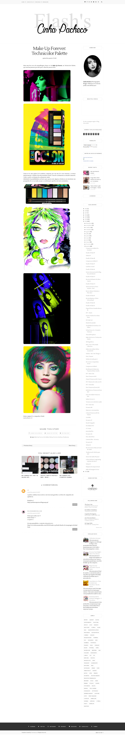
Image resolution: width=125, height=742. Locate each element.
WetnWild (93, 642)
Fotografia (87, 685)
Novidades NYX (90, 425)
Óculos (91, 683)
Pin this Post (66, 433)
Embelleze (93, 698)
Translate (94, 147)
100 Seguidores (90, 342)
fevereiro (88, 244)
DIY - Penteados (90, 384)
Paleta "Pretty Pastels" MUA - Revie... (49, 476)
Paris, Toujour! (89, 356)
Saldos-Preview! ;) (90, 399)
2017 (86, 213)
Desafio (92, 635)
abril (87, 240)
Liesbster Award (90, 266)
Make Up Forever (38, 437)
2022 (86, 208)
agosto (88, 231)
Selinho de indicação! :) (92, 359)
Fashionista (94, 652)
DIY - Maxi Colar (90, 373)
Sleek (98, 627)
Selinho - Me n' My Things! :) (93, 353)
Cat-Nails (88, 417)
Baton (85, 673)
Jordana (92, 701)
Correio (86, 635)
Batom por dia (95, 632)
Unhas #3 (88, 255)
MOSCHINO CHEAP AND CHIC (92, 515)
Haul (91, 645)
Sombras (60, 437)
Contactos (30, 2)
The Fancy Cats (88, 504)
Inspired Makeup (88, 693)
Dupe (98, 668)
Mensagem (45, 2)
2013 (86, 221)
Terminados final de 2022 (91, 511)
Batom (97, 619)
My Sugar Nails (88, 523)
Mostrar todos (99, 527)
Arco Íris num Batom (90, 518)
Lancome (96, 693)
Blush (85, 647)
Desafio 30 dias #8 (90, 258)
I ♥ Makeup (86, 663)
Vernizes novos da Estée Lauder (94, 402)
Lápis (90, 673)
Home (23, 2)
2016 (86, 215)
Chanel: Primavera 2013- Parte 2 (94, 379)
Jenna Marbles (89, 431)
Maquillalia (87, 660)
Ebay (92, 665)
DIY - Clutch (89, 313)
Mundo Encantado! (91, 323)
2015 (86, 217)
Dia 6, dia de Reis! (90, 436)
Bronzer (86, 680)
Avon (90, 625)
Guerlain (91, 703)
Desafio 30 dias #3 (90, 295)
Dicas (91, 680)
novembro (89, 225)
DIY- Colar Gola (90, 404)
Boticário (86, 665)
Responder (75, 504)
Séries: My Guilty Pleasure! (92, 456)
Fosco (85, 703)
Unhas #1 (88, 464)
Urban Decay (87, 670)
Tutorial (91, 647)
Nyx (85, 640)
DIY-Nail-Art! (89, 320)
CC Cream (88, 428)
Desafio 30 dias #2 (90, 303)
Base (94, 660)
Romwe (86, 688)
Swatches (95, 622)
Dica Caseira (93, 688)
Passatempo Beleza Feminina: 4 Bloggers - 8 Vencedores (95, 598)
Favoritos (86, 675)
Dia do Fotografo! (90, 423)
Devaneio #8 (89, 407)
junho (87, 236)
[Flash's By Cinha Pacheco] (83, 159)
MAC (100, 650)
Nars (96, 680)
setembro (88, 229)
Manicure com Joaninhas (92, 410)
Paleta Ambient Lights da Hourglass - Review (95, 186)
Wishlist (97, 645)
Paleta (93, 685)
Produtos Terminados (90, 678)
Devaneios (90, 640)
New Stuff (86, 627)
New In (85, 625)
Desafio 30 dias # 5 (90, 276)
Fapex (97, 647)
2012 (86, 471)
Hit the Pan (95, 691)
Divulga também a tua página (88, 160)
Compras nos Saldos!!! (91, 366)
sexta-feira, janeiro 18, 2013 (33, 492)
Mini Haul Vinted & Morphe (94, 172)
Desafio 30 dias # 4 (90, 284)
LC (28, 490)
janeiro (88, 246)
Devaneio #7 (89, 420)
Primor (95, 673)
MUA (85, 630)
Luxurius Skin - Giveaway (92, 439)
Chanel (97, 683)
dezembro (88, 223)
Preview (55, 437)
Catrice (93, 627)
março (87, 242)
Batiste (94, 670)
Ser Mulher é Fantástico (91, 510)
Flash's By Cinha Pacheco (87, 157)
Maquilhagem (87, 637)
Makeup (92, 619)
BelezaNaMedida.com (34, 511)
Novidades (46, 437)
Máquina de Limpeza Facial (93, 466)
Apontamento (87, 622)
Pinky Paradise (92, 696)
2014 (86, 219)
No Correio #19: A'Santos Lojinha (66, 476)
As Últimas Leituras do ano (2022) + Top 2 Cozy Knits (91, 506)
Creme (93, 668)
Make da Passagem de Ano (92, 469)
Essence (96, 625)
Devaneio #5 (89, 442)
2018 (86, 211)
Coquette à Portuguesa (90, 514)
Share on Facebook (36, 433)
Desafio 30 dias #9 (90, 253)
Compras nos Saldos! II (91, 261)
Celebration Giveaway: (95, 538)
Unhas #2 (88, 445)
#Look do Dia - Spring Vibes (92, 524)
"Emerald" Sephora (91, 334)
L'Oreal (98, 701)
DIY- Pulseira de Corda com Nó (93, 382)
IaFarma (86, 701)
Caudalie (86, 698)
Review (86, 619)
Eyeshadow (87, 691)
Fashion (86, 645)
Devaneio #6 (89, 434)
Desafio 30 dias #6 (90, 269)
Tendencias (66, 437)
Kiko (96, 640)
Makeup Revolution (93, 630)
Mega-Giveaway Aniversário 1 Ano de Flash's (94, 567)
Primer (86, 683)
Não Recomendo (95, 675)
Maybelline (87, 650)
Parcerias (38, 2)
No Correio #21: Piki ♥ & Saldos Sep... (30, 476)
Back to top (99, 732)
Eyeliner (86, 652)
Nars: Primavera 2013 (91, 376)
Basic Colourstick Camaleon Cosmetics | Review (92, 519)
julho (87, 233)
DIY (94, 655)
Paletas (51, 437)
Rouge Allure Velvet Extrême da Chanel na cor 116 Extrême (95, 179)
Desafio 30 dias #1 (90, 305)
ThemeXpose (34, 732)
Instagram (87, 632)
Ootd (85, 696)
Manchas (86, 706)
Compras (95, 637)
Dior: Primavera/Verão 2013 (93, 387)
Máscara (86, 658)
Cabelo (86, 655)
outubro (88, 227)
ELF (90, 655)
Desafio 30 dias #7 (90, 264)
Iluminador (94, 663)
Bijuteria (94, 650)
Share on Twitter (52, 433)
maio (87, 238)
